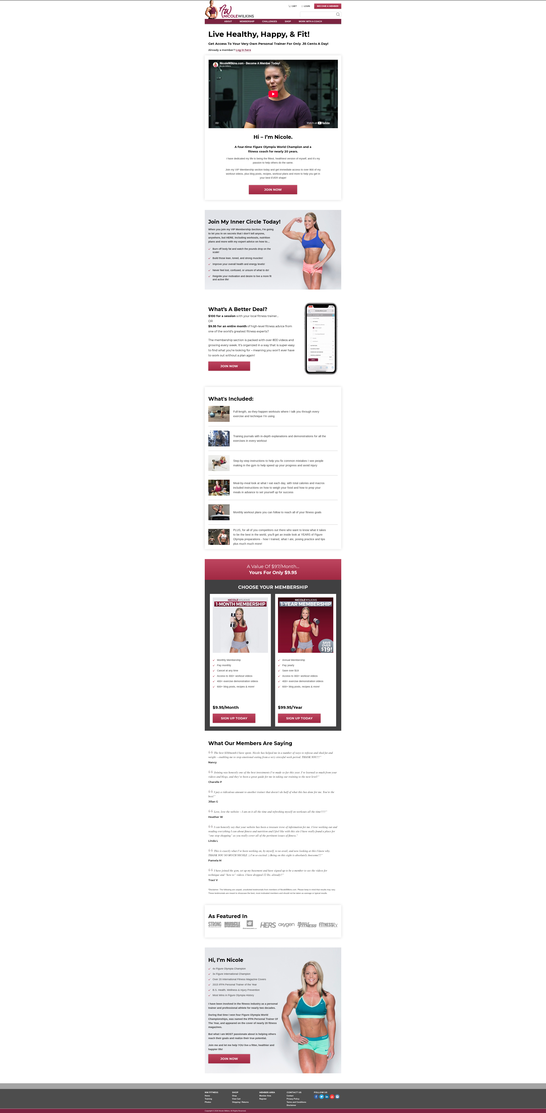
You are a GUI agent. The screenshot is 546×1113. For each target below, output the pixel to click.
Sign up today (234, 718)
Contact (290, 1096)
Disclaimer (291, 1105)
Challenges (269, 21)
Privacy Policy (293, 1099)
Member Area (265, 1096)
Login (307, 6)
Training (208, 1099)
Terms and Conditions (296, 1102)
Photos (208, 1102)
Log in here (243, 50)
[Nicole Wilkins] (237, 17)
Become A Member (327, 6)
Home (207, 1096)
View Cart (236, 1099)
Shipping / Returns (240, 1102)
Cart (294, 6)
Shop (288, 21)
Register (263, 1099)
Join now (273, 190)
